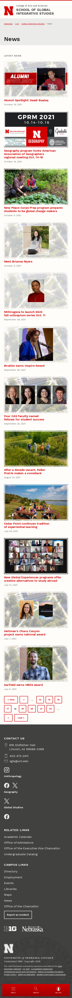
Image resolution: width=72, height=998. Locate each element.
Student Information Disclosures (51, 974)
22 (51, 709)
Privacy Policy (10, 974)
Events (8, 883)
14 (41, 700)
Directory (11, 871)
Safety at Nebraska (26, 974)
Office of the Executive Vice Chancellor (32, 848)
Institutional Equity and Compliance (20, 972)
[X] (15, 785)
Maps (8, 894)
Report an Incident (18, 914)
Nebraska (8, 24)
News (8, 900)
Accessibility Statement (42, 969)
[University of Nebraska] (33, 929)
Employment (13, 877)
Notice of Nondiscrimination (50, 972)
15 (50, 700)
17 (9, 709)
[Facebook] (6, 785)
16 (59, 700)
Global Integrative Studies (32, 24)
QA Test (26, 969)
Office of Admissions (18, 842)
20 (33, 709)
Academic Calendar (18, 837)
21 (42, 709)
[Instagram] (6, 769)
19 (23, 709)
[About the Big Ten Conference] (10, 928)
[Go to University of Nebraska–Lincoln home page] (8, 11)
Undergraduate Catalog (21, 854)
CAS (17, 24)
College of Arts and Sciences (31, 5)
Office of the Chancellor (21, 906)
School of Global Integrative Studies (35, 11)
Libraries (10, 889)
